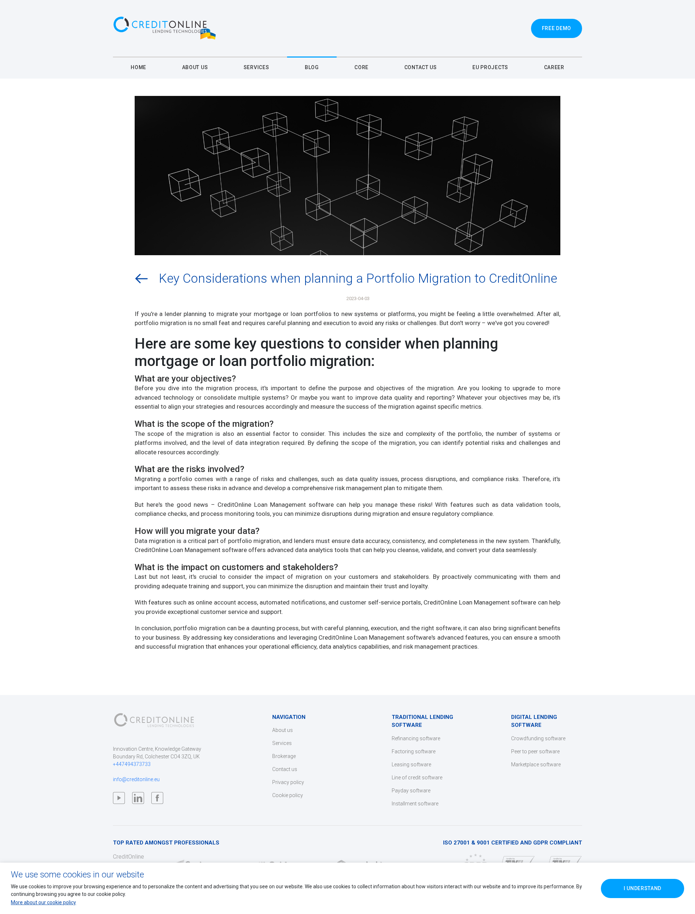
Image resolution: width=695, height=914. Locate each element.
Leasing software (411, 764)
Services (282, 743)
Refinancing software (416, 738)
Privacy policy (288, 782)
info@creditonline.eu (136, 779)
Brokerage (284, 756)
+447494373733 (132, 764)
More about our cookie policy (43, 902)
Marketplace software (536, 764)
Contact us (284, 769)
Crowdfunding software (538, 738)
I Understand (642, 888)
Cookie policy (287, 795)
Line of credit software (417, 777)
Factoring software (413, 751)
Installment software (415, 803)
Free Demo (556, 28)
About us (282, 730)
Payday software (411, 790)
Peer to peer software (535, 751)
